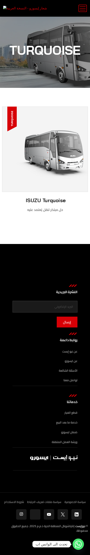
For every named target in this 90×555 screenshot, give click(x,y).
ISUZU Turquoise (45, 200)
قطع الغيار (70, 413)
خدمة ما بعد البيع (66, 422)
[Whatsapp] (78, 544)
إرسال (67, 322)
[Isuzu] (25, 8)
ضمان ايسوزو (69, 432)
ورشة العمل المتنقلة (64, 442)
